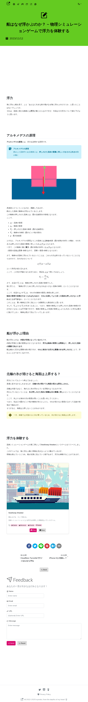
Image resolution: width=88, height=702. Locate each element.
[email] (59, 546)
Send (12, 643)
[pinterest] (47, 546)
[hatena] (53, 546)
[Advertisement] (44, 63)
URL (10, 611)
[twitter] (35, 546)
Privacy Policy (45, 694)
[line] (41, 546)
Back (45, 570)
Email (10, 601)
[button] (79, 3)
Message (12, 621)
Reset (22, 643)
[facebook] (29, 546)
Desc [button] (43, 530)
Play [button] (34, 530)
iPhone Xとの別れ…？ (58, 558)
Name (10, 591)
